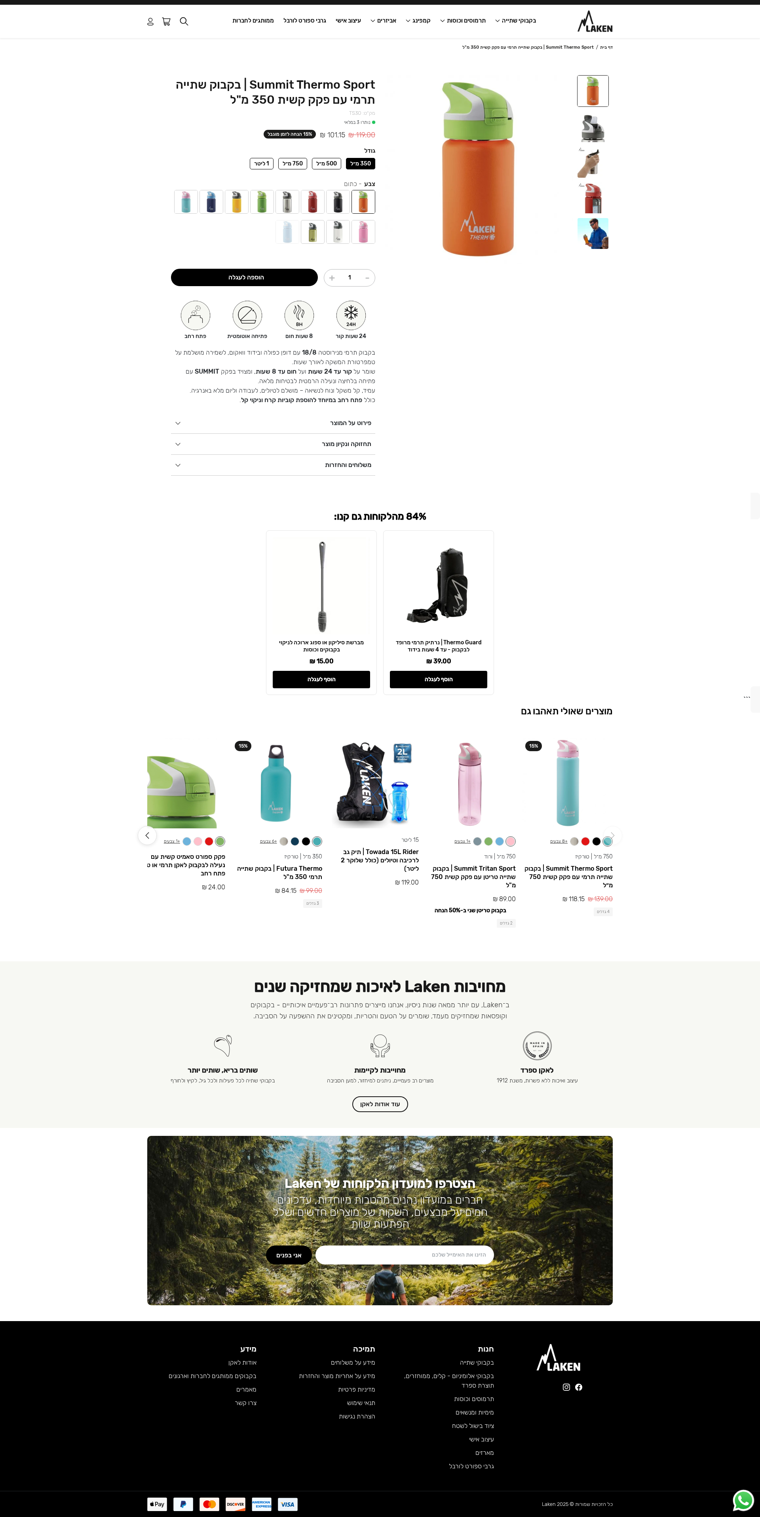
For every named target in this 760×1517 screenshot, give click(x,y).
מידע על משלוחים (353, 1362)
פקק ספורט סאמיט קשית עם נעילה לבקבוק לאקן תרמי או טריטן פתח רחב (180, 865)
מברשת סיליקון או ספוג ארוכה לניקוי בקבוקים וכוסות (321, 646)
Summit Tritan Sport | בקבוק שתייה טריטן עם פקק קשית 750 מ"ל (473, 877)
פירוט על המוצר (350, 423)
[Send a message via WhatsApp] (743, 1500)
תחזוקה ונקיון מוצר (346, 444)
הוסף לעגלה (439, 679)
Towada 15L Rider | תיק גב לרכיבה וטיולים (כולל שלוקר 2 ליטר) (380, 860)
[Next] (147, 835)
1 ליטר (261, 163)
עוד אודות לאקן (380, 1104)
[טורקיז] (186, 202)
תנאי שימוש (361, 1403)
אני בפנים (289, 1255)
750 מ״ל (293, 163)
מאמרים (246, 1389)
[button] (184, 22)
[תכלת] (287, 232)
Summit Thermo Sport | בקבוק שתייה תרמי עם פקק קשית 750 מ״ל (568, 877)
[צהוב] (237, 202)
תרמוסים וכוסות (466, 20)
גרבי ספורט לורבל (304, 20)
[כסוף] (287, 202)
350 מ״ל (360, 163)
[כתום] (363, 202)
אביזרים (386, 20)
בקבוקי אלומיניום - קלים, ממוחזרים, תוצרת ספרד (449, 1380)
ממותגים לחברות (253, 20)
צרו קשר (245, 1403)
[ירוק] (262, 202)
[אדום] (313, 202)
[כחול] (211, 202)
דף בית (606, 47)
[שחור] (338, 202)
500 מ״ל (326, 163)
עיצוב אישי (348, 20)
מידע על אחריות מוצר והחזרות (337, 1376)
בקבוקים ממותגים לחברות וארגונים (212, 1376)
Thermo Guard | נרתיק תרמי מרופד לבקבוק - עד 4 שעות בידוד (439, 646)
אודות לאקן (242, 1362)
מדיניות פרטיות (356, 1389)
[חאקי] (313, 232)
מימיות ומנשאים (475, 1412)
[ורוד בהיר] (363, 232)
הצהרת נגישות (357, 1416)
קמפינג (421, 20)
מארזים (484, 1452)
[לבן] (338, 232)
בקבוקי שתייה (519, 20)
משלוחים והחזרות (348, 465)
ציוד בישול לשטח (473, 1426)
